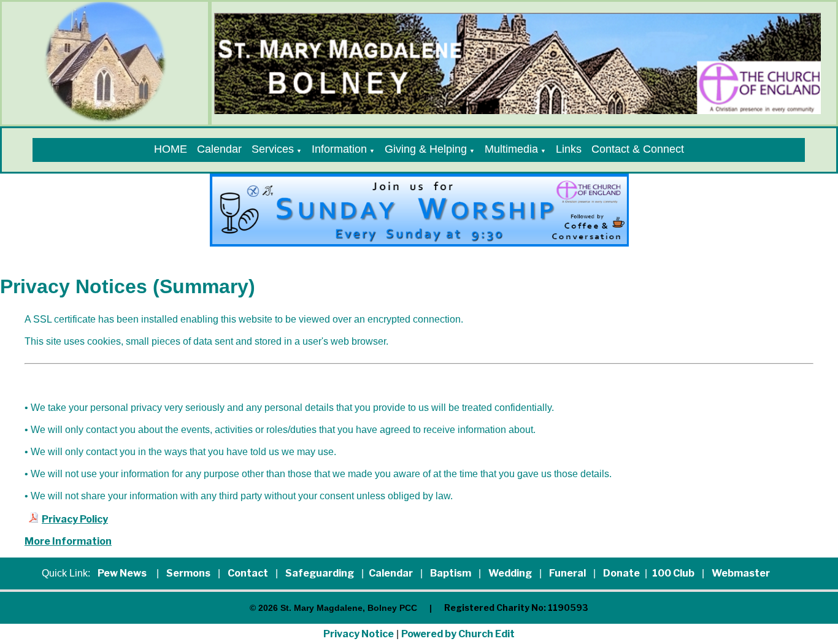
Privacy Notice (358, 634)
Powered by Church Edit (458, 634)
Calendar (219, 149)
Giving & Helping (426, 149)
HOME (170, 149)
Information (339, 149)
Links (569, 149)
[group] (419, 210)
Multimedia (511, 149)
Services (273, 149)
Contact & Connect (637, 149)
